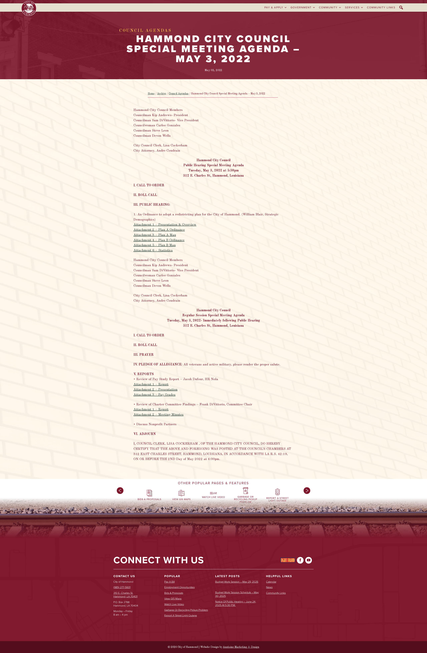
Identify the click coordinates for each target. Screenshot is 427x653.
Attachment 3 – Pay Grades (154, 395)
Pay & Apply (273, 7)
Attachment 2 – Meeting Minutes (158, 414)
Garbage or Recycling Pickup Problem (186, 610)
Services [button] (352, 7)
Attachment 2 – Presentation (155, 389)
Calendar (271, 582)
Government (301, 7)
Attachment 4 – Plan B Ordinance (158, 240)
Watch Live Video (174, 604)
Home (151, 93)
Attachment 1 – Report (150, 384)
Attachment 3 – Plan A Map (154, 235)
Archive (161, 93)
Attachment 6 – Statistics (153, 250)
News (269, 587)
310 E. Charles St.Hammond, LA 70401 (125, 594)
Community (328, 7)
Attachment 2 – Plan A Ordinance (159, 230)
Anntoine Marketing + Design (241, 647)
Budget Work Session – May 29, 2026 (236, 582)
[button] (120, 496)
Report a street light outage (180, 615)
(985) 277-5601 (121, 587)
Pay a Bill (169, 582)
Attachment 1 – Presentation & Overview (164, 224)
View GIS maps (172, 599)
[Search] (401, 7)
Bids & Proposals (173, 593)
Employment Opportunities (179, 587)
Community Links (381, 7)
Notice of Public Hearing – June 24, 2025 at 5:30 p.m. (235, 603)
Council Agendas (178, 93)
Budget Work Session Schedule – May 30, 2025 (237, 594)
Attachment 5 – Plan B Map (154, 245)
